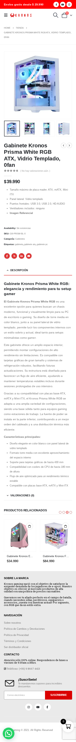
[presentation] (9, 85)
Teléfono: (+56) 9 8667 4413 (23, 668)
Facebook (7, 256)
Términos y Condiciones (17, 641)
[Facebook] (56, 4)
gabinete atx (30, 244)
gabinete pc (42, 244)
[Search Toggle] (56, 15)
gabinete (19, 244)
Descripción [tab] (19, 270)
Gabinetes (20, 239)
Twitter (14, 256)
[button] (60, 512)
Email (29, 256)
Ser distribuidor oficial (16, 647)
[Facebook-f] (47, 707)
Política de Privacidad (16, 635)
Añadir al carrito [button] (29, 526)
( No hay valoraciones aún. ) (35, 171)
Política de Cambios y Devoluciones (24, 628)
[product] (20, 535)
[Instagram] (69, 4)
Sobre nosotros (12, 622)
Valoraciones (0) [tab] (22, 495)
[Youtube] (62, 4)
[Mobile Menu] (7, 15)
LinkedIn (22, 256)
